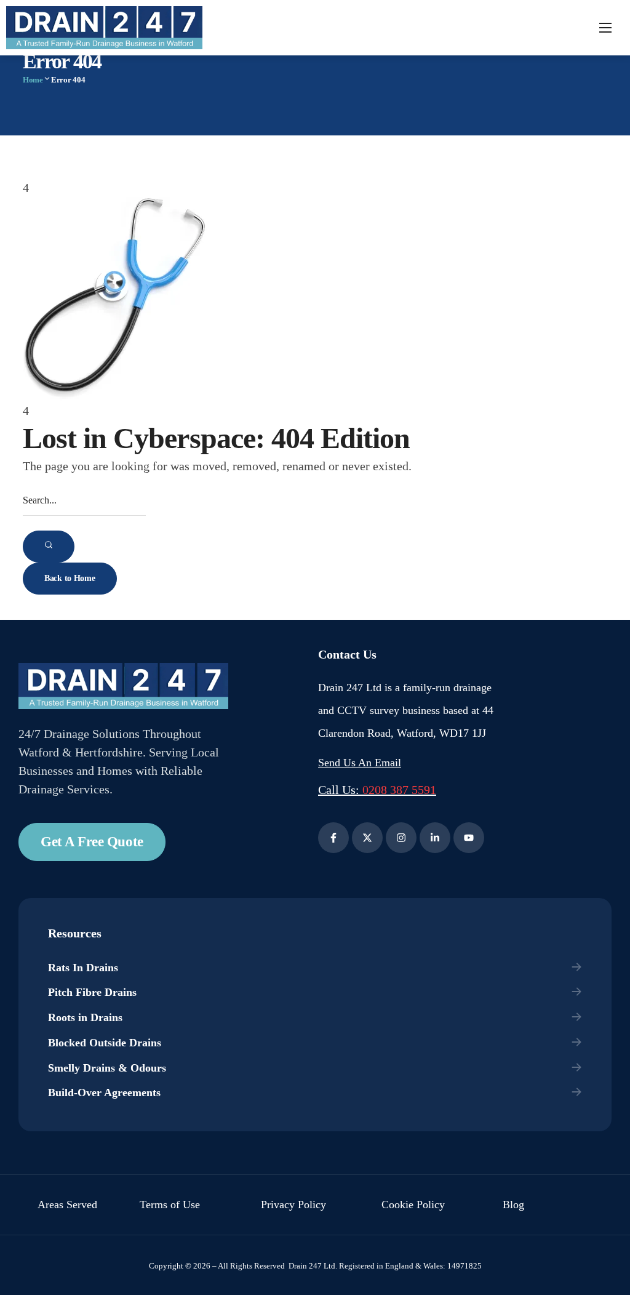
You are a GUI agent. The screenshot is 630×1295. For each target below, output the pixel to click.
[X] (367, 837)
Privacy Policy (293, 1204)
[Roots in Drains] (315, 1017)
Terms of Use (170, 1204)
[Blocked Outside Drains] (315, 1043)
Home (33, 79)
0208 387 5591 (399, 789)
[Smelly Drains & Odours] (315, 1068)
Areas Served (67, 1204)
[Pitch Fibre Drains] (315, 992)
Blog (513, 1204)
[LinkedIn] (435, 837)
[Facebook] (333, 837)
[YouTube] (468, 837)
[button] (91, 842)
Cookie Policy (413, 1204)
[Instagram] (401, 837)
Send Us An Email (359, 762)
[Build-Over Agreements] (315, 1093)
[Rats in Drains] (315, 968)
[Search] (48, 547)
